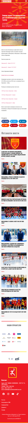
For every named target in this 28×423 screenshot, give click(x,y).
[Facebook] (3, 394)
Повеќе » (3, 158)
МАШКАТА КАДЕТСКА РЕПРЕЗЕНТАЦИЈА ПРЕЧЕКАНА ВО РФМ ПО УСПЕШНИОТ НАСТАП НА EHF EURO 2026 (13, 200)
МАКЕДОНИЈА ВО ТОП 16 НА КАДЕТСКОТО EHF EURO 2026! (13, 312)
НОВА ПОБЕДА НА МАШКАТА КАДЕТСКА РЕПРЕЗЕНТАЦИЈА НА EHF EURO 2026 (11, 290)
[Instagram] (8, 394)
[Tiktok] (17, 394)
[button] (5, 121)
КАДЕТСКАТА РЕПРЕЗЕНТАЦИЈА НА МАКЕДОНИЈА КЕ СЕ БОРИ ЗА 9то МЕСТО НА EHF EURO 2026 (13, 268)
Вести (3, 25)
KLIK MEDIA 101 (18, 418)
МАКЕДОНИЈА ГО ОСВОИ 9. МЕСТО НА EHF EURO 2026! (12, 222)
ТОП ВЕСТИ (8, 26)
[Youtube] (13, 394)
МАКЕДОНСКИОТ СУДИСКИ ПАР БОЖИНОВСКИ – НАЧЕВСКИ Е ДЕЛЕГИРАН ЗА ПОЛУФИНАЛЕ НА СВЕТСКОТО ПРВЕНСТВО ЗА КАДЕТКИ (13, 245)
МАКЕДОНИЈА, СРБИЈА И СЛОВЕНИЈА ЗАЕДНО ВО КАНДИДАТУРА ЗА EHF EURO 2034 (13, 177)
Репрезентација (9, 25)
